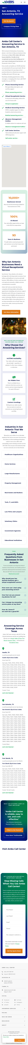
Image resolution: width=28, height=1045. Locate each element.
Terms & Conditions (10, 1043)
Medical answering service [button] (14, 115)
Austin (12, 638)
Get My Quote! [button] (9, 21)
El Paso (20, 638)
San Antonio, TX (8, 704)
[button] (21, 2)
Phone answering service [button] (13, 92)
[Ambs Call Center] (9, 2)
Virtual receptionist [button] (11, 104)
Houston (10, 640)
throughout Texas (13, 642)
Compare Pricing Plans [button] (11, 26)
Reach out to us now (14, 573)
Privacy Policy (6, 1036)
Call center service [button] (11, 138)
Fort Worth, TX (7, 758)
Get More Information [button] (11, 312)
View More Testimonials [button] (14, 835)
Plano (14, 640)
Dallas (16, 638)
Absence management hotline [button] (15, 126)
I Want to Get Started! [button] (14, 830)
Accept (19, 1040)
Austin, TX (6, 652)
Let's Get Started (7, 693)
